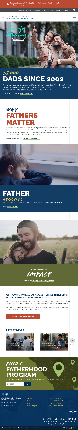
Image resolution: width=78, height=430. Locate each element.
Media (29, 403)
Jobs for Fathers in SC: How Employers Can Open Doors (52, 345)
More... (72, 345)
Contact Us (67, 10)
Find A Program (55, 10)
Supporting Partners (24, 10)
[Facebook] (3, 394)
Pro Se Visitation (54, 398)
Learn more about (17, 94)
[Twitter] (6, 394)
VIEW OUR (38, 281)
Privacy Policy (36, 428)
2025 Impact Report (55, 406)
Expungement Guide (55, 403)
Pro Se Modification (55, 400)
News (45, 10)
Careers (30, 398)
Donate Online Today (23, 317)
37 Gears (73, 428)
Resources (37, 10)
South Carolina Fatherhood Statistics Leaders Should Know (19, 345)
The (10, 207)
